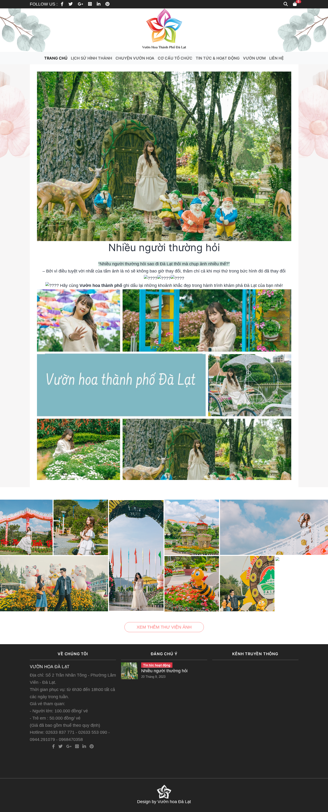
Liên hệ (276, 58)
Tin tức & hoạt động (218, 58)
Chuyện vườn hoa (134, 58)
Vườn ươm (254, 58)
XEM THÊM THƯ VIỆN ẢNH (164, 627)
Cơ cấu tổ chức (175, 58)
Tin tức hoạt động (156, 665)
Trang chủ (55, 58)
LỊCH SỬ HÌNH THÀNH (91, 58)
